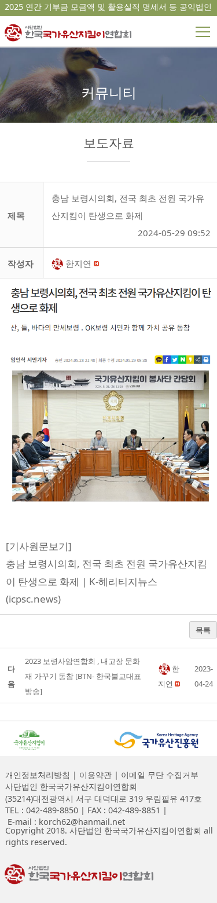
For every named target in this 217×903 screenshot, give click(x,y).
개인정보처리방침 (37, 774)
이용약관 (94, 774)
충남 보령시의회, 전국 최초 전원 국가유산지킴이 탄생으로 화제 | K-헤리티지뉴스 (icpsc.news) (106, 581)
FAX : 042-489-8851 (122, 810)
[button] (58, 263)
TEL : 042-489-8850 (41, 810)
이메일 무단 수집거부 (158, 774)
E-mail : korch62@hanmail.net (65, 821)
